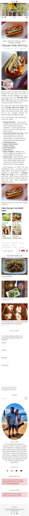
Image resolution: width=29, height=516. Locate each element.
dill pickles (14, 243)
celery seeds (5, 243)
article (20, 176)
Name (4, 343)
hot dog (21, 243)
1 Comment (21, 48)
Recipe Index (14, 511)
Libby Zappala (8, 251)
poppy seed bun (6, 247)
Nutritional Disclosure (17, 509)
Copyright (8, 509)
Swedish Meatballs (6, 276)
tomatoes (22, 247)
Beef (4, 41)
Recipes (18, 43)
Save (23, 250)
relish (15, 247)
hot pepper (5, 245)
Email (3, 350)
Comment (4, 365)
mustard (13, 245)
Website (4, 358)
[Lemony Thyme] (14, 9)
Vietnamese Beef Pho (7, 299)
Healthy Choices (14, 41)
